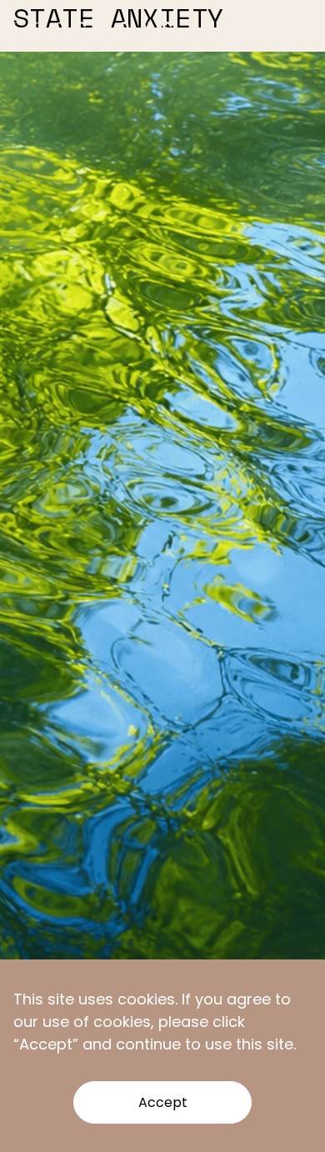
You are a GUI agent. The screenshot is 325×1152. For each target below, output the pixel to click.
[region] (162, 1055)
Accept (163, 1102)
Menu (295, 29)
